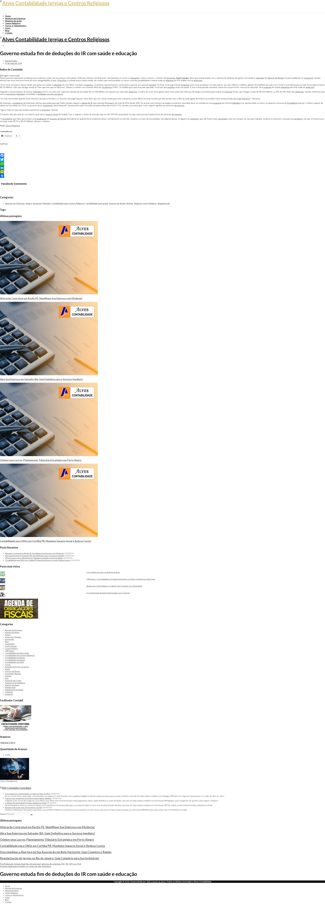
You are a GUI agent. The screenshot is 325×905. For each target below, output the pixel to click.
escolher (171, 87)
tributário (20, 94)
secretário (222, 119)
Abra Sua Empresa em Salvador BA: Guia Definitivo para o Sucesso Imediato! (41, 379)
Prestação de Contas (13, 680)
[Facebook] (162, 155)
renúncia (228, 92)
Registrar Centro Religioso (145, 203)
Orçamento (107, 87)
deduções (198, 80)
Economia (171, 78)
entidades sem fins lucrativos (50, 94)
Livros (8, 28)
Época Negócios (13, 126)
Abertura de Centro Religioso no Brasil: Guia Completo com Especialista (114, 586)
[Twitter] (162, 159)
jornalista (298, 119)
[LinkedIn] (162, 168)
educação (260, 78)
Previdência (292, 103)
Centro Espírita (11, 646)
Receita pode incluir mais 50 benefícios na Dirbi (23, 807)
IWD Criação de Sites (156, 881)
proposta (267, 87)
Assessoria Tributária (42, 203)
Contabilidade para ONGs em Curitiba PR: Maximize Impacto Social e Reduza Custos (45, 541)
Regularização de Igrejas (14, 690)
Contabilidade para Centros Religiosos (68, 203)
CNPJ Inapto (9, 651)
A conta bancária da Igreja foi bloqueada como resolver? (108, 593)
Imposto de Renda (275, 78)
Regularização (164, 203)
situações (185, 85)
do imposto (177, 114)
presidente (18, 103)
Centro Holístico (11, 648)
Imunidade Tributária (13, 674)
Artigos (29, 203)
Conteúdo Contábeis (19, 787)
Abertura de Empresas (15, 18)
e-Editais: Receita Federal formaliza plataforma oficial (25, 803)
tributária (236, 103)
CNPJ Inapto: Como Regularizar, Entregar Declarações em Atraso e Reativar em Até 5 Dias (120, 579)
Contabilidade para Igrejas (97, 203)
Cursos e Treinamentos (15, 26)
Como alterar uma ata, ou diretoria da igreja (103, 572)
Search (3, 814)
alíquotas (170, 80)
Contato (9, 33)
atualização (41, 119)
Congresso (308, 78)
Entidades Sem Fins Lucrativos (17, 667)
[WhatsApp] (162, 164)
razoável (152, 85)
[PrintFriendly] (162, 172)
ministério (194, 119)
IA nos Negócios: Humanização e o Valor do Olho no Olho (27, 794)
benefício (62, 80)
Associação (9, 639)
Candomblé (9, 644)
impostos (246, 98)
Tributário (37, 92)
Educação (135, 78)
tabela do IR (87, 103)
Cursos (8, 664)
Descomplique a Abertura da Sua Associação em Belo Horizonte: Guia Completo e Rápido (55, 852)
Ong (6, 678)
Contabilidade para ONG (14, 662)
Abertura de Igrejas (12, 632)
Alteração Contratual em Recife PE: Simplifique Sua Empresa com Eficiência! (41, 298)
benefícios (11, 94)
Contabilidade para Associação (17, 653)
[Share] (162, 176)
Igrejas (7, 669)
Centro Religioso (13, 23)
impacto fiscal (52, 114)
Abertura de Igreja (13, 21)
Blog (7, 30)
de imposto (179, 105)
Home (8, 16)
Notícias (129, 203)
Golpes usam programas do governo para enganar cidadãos (28, 798)
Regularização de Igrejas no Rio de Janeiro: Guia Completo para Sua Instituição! (49, 858)
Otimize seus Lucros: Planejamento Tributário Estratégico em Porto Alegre (41, 460)
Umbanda (9, 692)
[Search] (31, 814)
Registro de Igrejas (12, 685)
